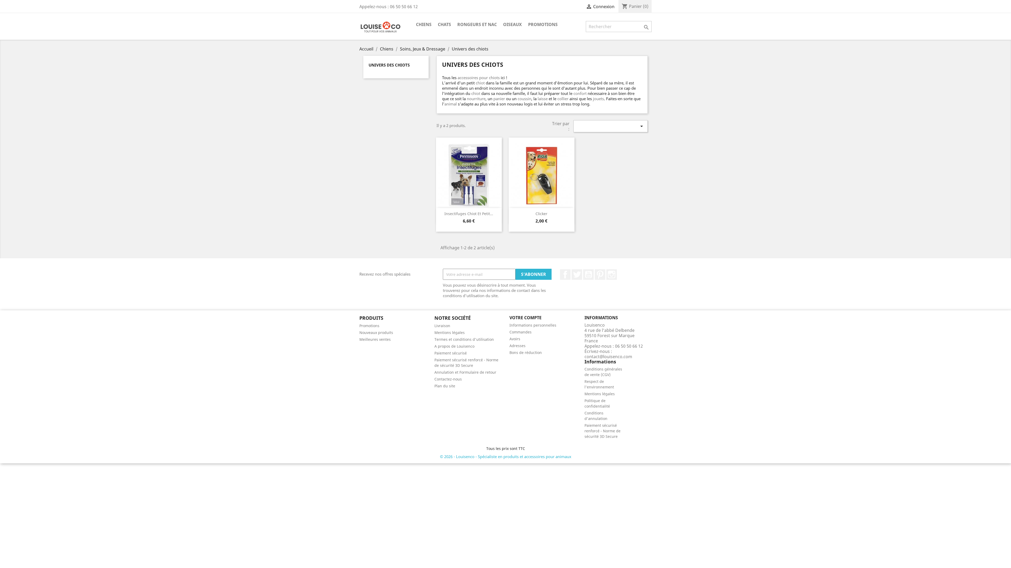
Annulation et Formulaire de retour (465, 372)
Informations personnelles (532, 325)
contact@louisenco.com (608, 356)
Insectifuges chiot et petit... (468, 213)
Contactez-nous (448, 379)
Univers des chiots (389, 65)
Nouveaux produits (376, 332)
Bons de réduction (525, 352)
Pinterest (600, 274)
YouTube (588, 274)
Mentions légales (449, 332)
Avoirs (514, 338)
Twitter (577, 274)
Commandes (520, 331)
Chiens (424, 24)
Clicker (541, 213)
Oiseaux (512, 24)
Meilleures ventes (375, 339)
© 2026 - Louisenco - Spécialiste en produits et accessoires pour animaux (505, 456)
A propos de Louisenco (454, 346)
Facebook (565, 274)
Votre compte (525, 318)
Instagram (611, 274)
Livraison (442, 325)
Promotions (543, 24)
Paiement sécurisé (450, 353)
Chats (444, 24)
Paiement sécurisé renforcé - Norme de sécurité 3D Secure (602, 431)
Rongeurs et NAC (477, 24)
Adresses (517, 345)
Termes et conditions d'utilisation (464, 339)
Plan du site (444, 385)
